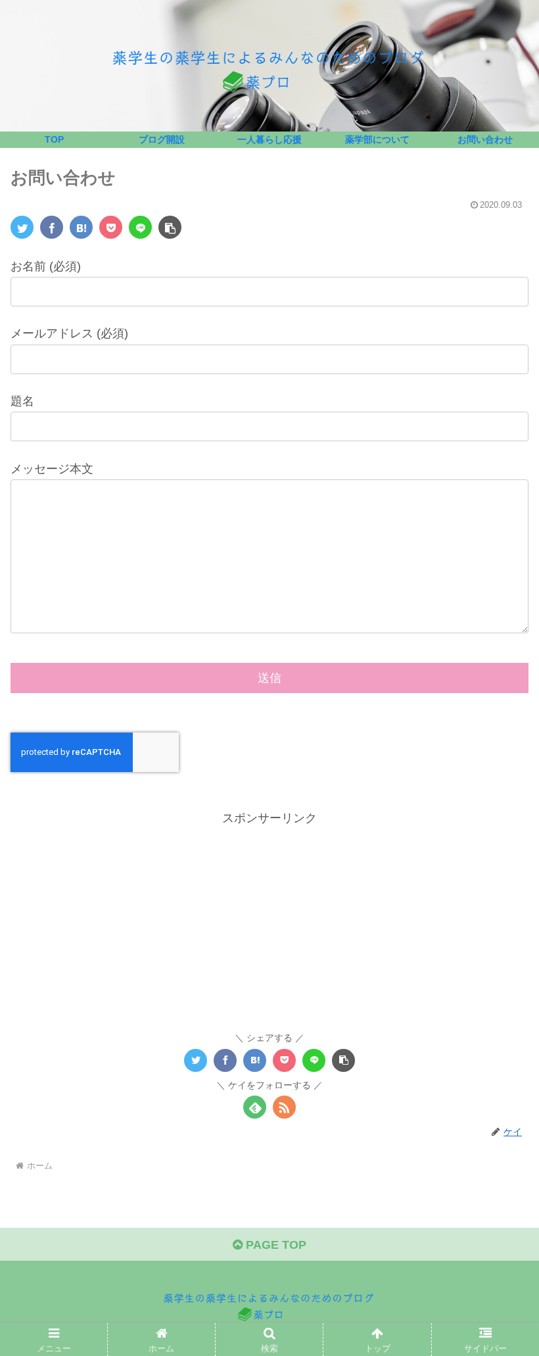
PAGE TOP (274, 1244)
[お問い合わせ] (81, 227)
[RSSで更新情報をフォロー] (284, 1107)
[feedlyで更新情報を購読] (254, 1107)
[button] (169, 227)
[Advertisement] (269, 921)
